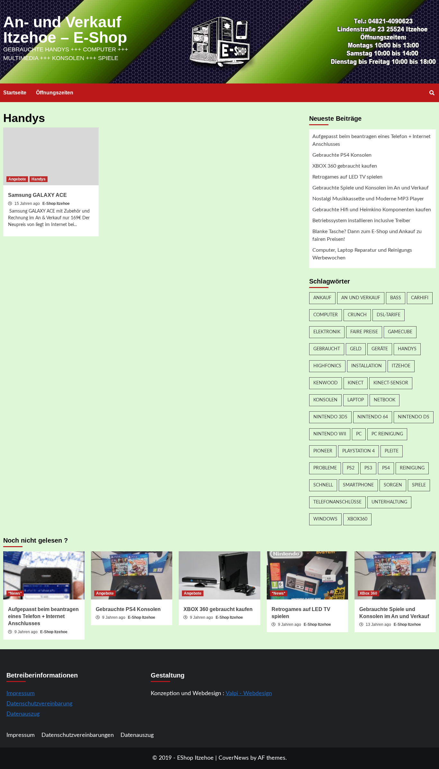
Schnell (323, 485)
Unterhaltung (389, 502)
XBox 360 (368, 593)
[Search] (432, 93)
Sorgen (393, 485)
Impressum (20, 693)
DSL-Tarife (388, 315)
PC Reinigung (387, 434)
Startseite (14, 92)
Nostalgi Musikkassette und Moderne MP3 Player (368, 198)
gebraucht (326, 349)
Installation (366, 366)
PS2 (350, 468)
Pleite (392, 451)
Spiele (419, 485)
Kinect (355, 383)
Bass (395, 298)
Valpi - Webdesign (249, 693)
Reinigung (412, 468)
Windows (325, 519)
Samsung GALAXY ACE (37, 195)
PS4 (386, 468)
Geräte (380, 349)
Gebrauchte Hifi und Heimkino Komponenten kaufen (371, 209)
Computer (325, 315)
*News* (15, 593)
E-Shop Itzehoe (56, 203)
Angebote (17, 179)
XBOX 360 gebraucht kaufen (344, 166)
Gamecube (400, 332)
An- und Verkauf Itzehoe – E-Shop (65, 29)
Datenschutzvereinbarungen (77, 735)
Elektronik (326, 332)
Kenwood (325, 383)
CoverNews (234, 758)
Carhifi (419, 298)
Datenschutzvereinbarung (39, 704)
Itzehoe (401, 366)
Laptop (355, 400)
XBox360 (357, 519)
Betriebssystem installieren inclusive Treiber (361, 220)
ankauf (322, 298)
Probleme (325, 468)
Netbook (384, 400)
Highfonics (327, 366)
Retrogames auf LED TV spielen (347, 176)
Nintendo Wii (329, 434)
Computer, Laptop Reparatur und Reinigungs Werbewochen (362, 254)
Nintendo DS (413, 417)
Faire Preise (364, 332)
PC (359, 434)
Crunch (357, 315)
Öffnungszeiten (54, 92)
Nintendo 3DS (330, 417)
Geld (356, 349)
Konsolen (325, 400)
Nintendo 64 (372, 417)
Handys (38, 179)
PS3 (368, 468)
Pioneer (322, 451)
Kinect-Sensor (390, 383)
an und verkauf (360, 298)
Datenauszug (23, 714)
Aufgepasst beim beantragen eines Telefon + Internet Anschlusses (371, 140)
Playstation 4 (358, 451)
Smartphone (358, 485)
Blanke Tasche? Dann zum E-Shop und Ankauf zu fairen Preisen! (367, 235)
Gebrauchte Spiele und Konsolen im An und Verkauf (370, 187)
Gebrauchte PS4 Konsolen (342, 155)
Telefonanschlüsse (337, 502)
